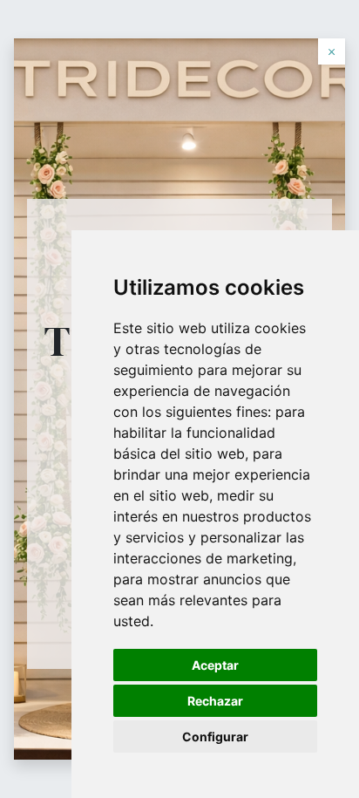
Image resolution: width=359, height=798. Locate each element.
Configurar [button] (215, 736)
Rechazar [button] (215, 700)
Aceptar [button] (215, 665)
